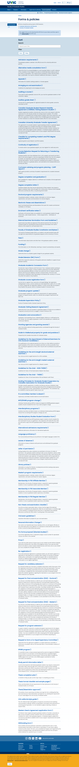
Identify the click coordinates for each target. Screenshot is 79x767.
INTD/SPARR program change (29, 400)
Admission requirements (27, 60)
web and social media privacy (21, 760)
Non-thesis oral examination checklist (32, 505)
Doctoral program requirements (30, 195)
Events (30, 745)
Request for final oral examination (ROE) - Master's (37, 602)
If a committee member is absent (30, 394)
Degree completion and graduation (31, 177)
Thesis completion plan (27, 675)
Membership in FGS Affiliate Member (31, 481)
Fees (20, 238)
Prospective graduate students (51, 12)
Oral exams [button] (23, 9)
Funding (21, 244)
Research (20, 748)
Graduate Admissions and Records (28, 26)
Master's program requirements (30, 472)
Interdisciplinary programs (28, 408)
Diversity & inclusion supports (65, 12)
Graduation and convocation (29, 315)
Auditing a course (24, 92)
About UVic (20, 745)
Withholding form (24, 723)
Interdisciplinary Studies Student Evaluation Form (36, 416)
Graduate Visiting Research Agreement (32, 307)
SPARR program (24, 650)
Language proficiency (26, 434)
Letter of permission (25, 449)
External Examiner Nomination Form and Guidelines (37, 220)
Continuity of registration (27, 145)
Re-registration (24, 551)
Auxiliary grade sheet (26, 100)
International (54, 745)
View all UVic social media (48, 738)
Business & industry (55, 748)
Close (9, 764)
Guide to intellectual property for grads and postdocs (38, 333)
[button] (63, 2)
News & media (21, 749)
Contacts (54, 9)
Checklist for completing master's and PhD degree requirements (36, 137)
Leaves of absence (25, 441)
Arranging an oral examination (29, 85)
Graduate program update (28, 291)
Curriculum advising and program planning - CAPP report (37, 168)
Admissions (20, 746)
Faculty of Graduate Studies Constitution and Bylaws (37, 230)
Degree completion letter (27, 185)
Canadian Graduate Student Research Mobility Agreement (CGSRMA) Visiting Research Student (36, 109)
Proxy (20, 540)
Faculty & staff (43, 746)
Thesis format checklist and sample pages (34, 681)
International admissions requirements (32, 428)
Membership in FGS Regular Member (31, 497)
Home (19, 15)
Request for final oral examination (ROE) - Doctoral (37, 578)
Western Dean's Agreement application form (34, 710)
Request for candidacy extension (30, 564)
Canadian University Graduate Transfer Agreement (37, 122)
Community (53, 749)
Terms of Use (10, 760)
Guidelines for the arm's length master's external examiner (36, 361)
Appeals (21, 79)
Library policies (23, 464)
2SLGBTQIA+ (54, 746)
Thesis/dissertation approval (29, 689)
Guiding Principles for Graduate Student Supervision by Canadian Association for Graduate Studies (38, 382)
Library (59, 2)
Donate (31, 748)
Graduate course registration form (31, 280)
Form (20, 53)
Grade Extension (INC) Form (28, 257)
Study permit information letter (29, 662)
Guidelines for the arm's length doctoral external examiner (36, 353)
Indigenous (42, 749)
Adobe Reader (25, 33)
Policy (26, 53)
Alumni (41, 748)
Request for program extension (29, 626)
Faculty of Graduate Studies (15, 7)
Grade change (23, 251)
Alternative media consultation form (31, 68)
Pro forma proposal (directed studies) (32, 532)
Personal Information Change (29, 522)
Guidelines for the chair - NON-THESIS (32, 368)
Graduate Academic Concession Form (32, 265)
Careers (31, 746)
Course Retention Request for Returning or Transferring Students (38, 152)
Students (42, 745)
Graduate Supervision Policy (28, 300)
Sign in (69, 2)
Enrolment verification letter (28, 211)
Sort (9, 27)
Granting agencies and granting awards (33, 325)
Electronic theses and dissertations (31, 203)
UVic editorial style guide (27, 699)
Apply (55, 2)
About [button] (8, 9)
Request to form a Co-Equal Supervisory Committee (37, 640)
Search (20, 43)
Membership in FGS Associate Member (32, 489)
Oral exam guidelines (26, 516)
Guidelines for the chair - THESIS (30, 375)
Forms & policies (46, 9)
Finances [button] (15, 9)
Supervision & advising (35, 9)
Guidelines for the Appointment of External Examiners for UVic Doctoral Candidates (39, 340)
